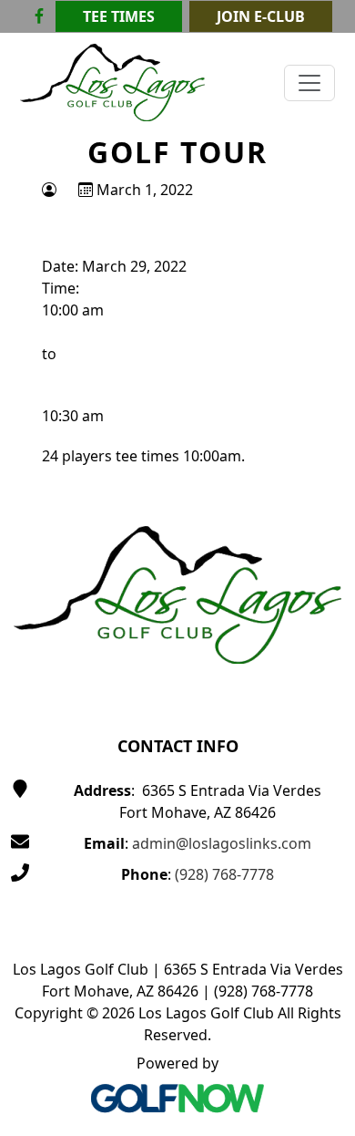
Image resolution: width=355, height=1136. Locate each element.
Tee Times (119, 16)
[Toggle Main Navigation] (309, 83)
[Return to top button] (319, 450)
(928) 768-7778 (224, 874)
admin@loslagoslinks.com (221, 843)
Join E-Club (261, 16)
